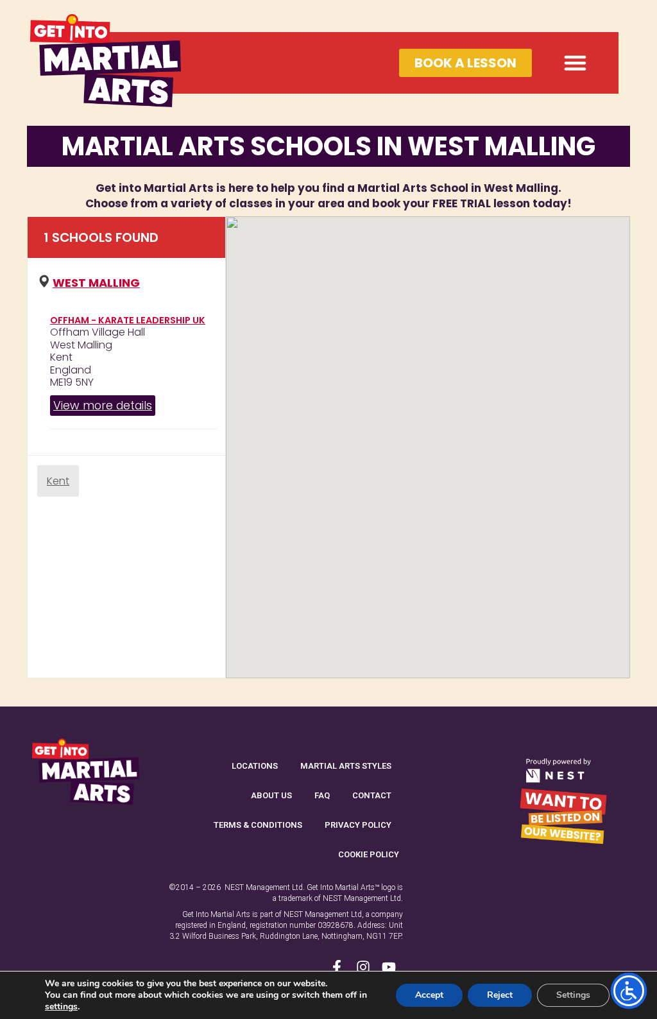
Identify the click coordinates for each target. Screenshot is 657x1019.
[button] (575, 63)
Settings (573, 995)
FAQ (322, 795)
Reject (500, 995)
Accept (429, 995)
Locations (255, 766)
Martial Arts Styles (345, 766)
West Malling (96, 283)
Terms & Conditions (258, 825)
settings (61, 1007)
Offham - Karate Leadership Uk (127, 320)
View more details (102, 405)
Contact (371, 795)
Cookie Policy (368, 854)
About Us (271, 795)
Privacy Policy (358, 825)
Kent (58, 481)
